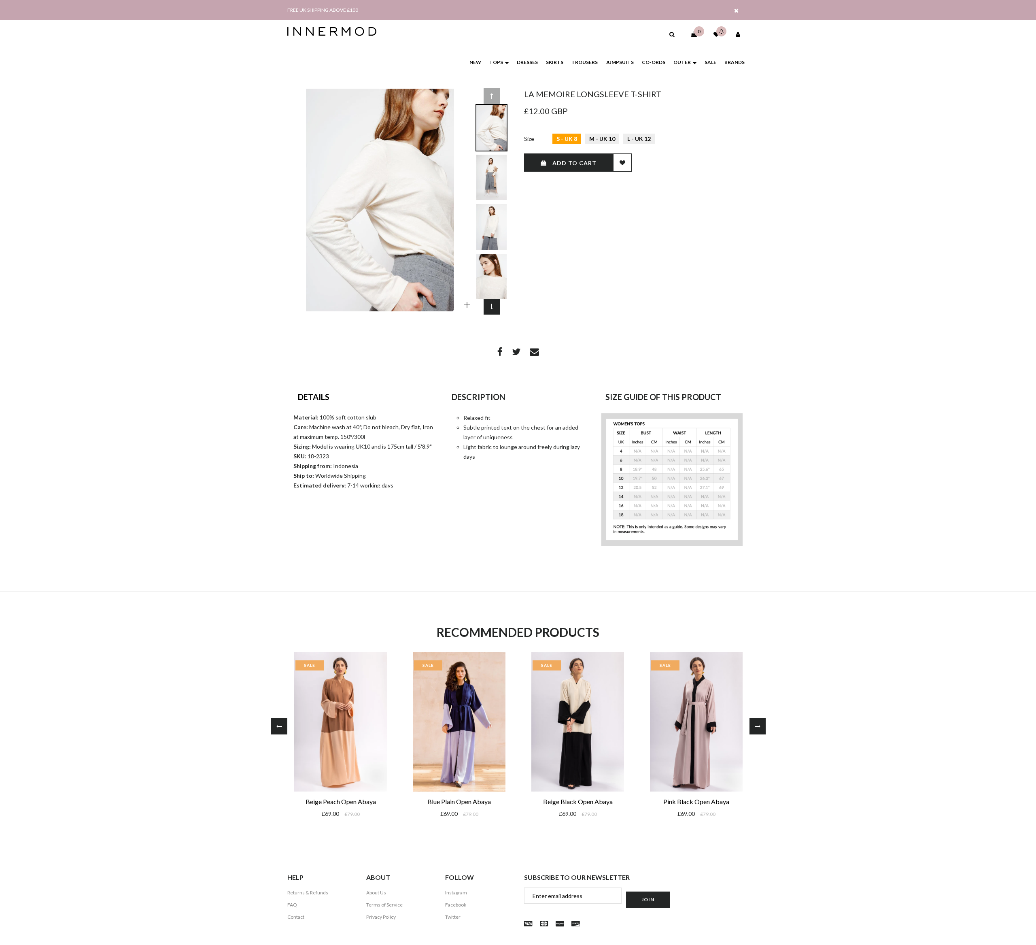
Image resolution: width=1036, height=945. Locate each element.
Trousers (584, 62)
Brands (734, 62)
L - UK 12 (639, 138)
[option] (380, 200)
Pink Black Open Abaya (696, 801)
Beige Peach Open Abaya (341, 801)
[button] (672, 34)
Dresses (527, 62)
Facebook (455, 905)
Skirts (554, 62)
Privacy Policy (381, 917)
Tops (496, 62)
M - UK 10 (602, 138)
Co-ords (653, 62)
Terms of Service (384, 905)
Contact (295, 917)
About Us (376, 893)
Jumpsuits (620, 62)
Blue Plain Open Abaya (459, 801)
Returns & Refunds (307, 893)
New (475, 62)
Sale (710, 62)
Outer (682, 62)
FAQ (292, 905)
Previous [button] (492, 96)
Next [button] (492, 306)
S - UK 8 (566, 138)
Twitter (453, 917)
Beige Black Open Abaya (578, 801)
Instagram (456, 893)
